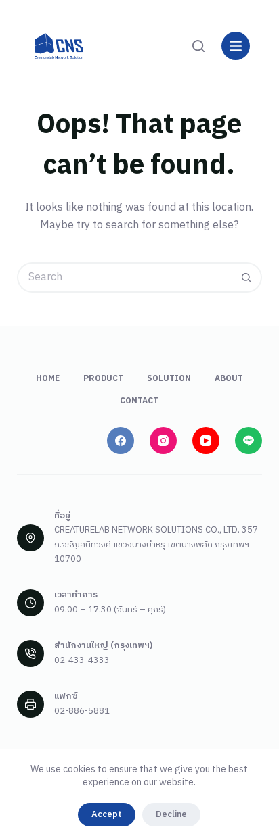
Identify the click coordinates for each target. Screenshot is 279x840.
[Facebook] (120, 440)
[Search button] (247, 277)
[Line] (248, 440)
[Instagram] (163, 440)
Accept (106, 814)
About (229, 379)
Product (103, 379)
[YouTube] (205, 440)
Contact (139, 401)
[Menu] (235, 46)
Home (48, 379)
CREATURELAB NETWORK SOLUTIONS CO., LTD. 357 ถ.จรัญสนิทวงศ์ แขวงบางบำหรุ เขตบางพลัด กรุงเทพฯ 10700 (156, 544)
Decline (171, 814)
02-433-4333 (82, 660)
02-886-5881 (82, 710)
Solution (169, 379)
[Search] (198, 46)
